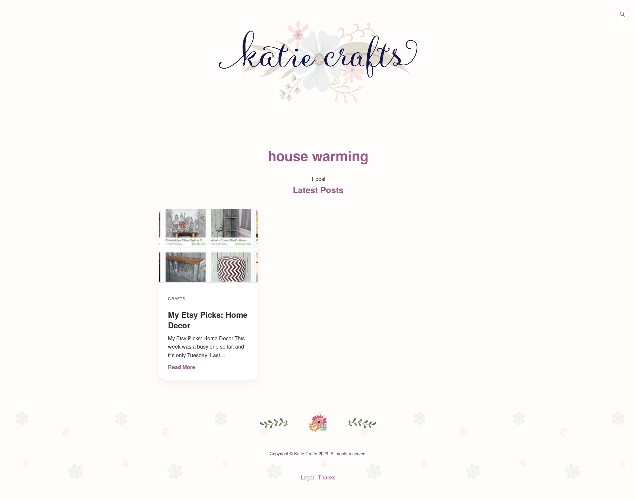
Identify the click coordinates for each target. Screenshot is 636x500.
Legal (307, 477)
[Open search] (622, 14)
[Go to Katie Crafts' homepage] (318, 62)
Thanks (327, 477)
